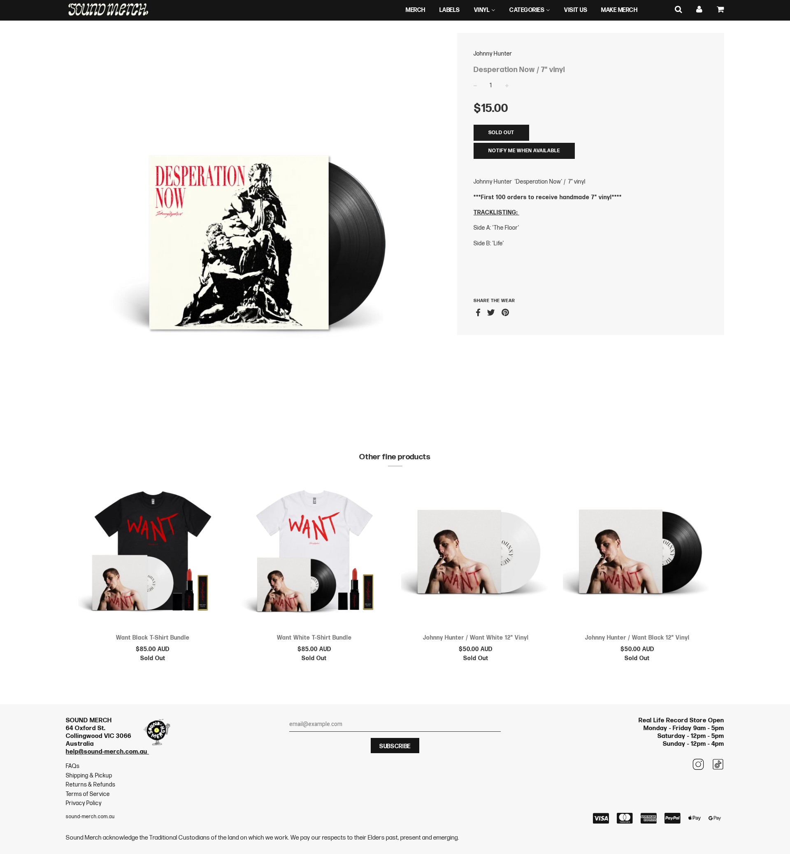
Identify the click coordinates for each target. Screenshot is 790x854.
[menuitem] (415, 10)
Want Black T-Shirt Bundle (153, 637)
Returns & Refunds (90, 784)
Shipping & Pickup (89, 775)
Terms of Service (88, 794)
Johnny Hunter (493, 53)
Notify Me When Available (524, 151)
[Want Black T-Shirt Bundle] (153, 553)
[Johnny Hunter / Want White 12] (476, 553)
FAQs (72, 766)
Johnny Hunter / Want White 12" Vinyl (476, 637)
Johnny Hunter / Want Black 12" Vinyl (637, 637)
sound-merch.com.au (90, 817)
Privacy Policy (84, 803)
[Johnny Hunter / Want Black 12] (637, 553)
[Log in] (699, 9)
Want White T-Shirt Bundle (314, 637)
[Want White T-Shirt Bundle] (314, 553)
